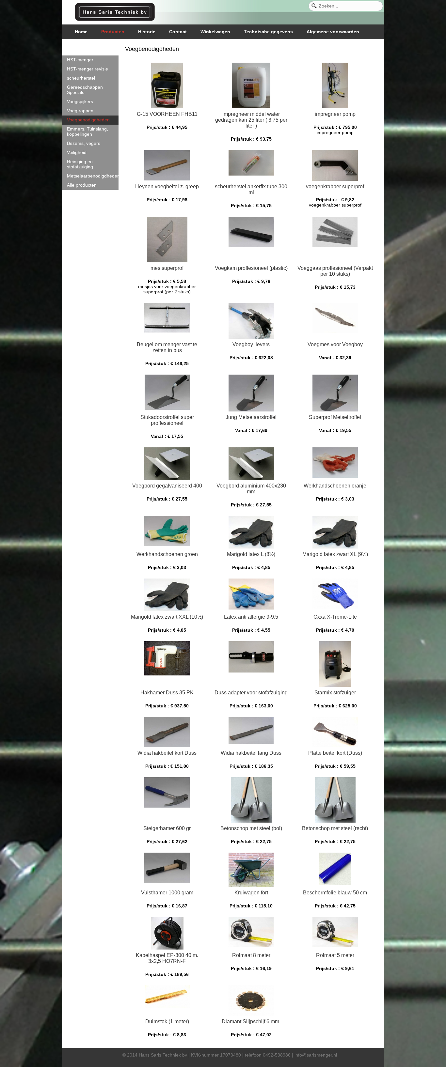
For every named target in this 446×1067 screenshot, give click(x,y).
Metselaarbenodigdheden (93, 175)
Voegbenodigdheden (88, 119)
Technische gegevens (268, 31)
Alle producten (82, 185)
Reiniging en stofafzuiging (80, 164)
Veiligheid (77, 152)
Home (81, 31)
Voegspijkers (80, 101)
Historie (146, 31)
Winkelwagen (215, 31)
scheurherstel (81, 78)
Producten (112, 31)
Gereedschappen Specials (85, 90)
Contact (178, 31)
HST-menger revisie (87, 68)
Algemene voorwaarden (333, 31)
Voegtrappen (80, 110)
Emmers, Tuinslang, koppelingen (87, 131)
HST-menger (80, 59)
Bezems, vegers (83, 143)
